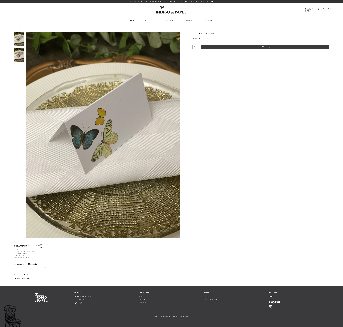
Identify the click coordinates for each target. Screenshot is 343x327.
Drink (147, 20)
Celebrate (166, 20)
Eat (130, 20)
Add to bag (265, 47)
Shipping (141, 296)
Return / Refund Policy (211, 299)
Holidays (188, 20)
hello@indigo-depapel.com (82, 296)
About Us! (142, 299)
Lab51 (187, 316)
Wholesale (209, 20)
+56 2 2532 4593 (79, 299)
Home (15, 29)
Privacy (206, 296)
